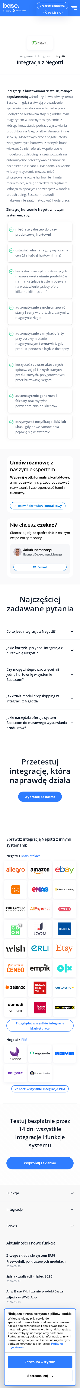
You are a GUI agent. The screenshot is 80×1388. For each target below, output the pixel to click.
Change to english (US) (52, 5)
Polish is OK (55, 13)
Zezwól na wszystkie (40, 1362)
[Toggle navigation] (74, 8)
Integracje (44, 56)
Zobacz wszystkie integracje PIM (40, 1089)
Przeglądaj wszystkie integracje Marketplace (40, 1025)
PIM (24, 1039)
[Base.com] (16, 8)
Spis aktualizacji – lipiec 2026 (29, 1276)
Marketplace (31, 856)
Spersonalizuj (37, 1376)
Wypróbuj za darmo (40, 797)
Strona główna (24, 56)
